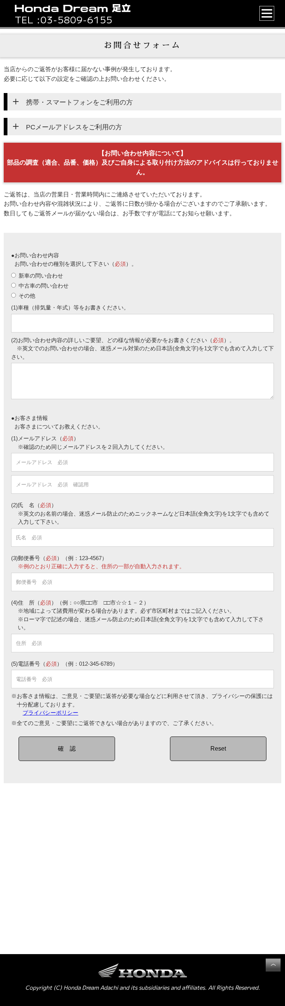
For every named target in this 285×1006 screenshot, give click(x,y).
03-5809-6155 (76, 19)
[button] (267, 13)
